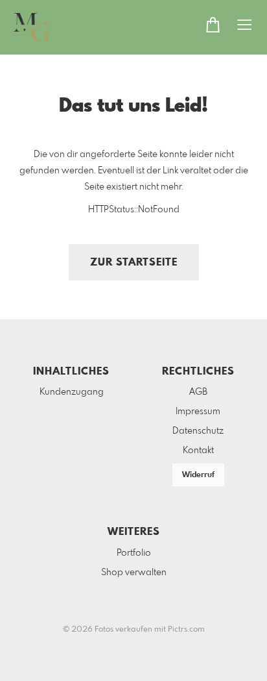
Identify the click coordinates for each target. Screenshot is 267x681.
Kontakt (198, 450)
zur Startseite (134, 262)
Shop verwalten (134, 572)
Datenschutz (198, 431)
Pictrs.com (186, 630)
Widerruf (198, 475)
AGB (198, 392)
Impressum (198, 411)
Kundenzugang (72, 392)
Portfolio (134, 553)
